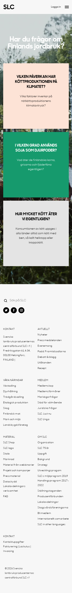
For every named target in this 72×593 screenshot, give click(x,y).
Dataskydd (10, 482)
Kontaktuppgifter (13, 542)
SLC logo (8, 448)
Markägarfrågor (48, 397)
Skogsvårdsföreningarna (53, 508)
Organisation (46, 442)
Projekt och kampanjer (17, 470)
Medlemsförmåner (49, 391)
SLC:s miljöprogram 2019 (53, 476)
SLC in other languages (51, 524)
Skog (6, 408)
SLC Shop (9, 442)
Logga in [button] (56, 7)
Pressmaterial (11, 476)
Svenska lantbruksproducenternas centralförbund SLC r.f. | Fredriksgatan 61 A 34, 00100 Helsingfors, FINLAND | (19, 348)
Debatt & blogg (47, 357)
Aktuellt (44, 329)
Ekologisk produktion (15, 403)
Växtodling (9, 386)
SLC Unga (43, 419)
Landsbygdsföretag (15, 425)
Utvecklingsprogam (50, 470)
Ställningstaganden (49, 491)
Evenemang (45, 346)
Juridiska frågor (47, 408)
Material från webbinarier (18, 465)
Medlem (43, 380)
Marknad (8, 459)
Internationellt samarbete (53, 519)
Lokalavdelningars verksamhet (14, 488)
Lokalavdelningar (48, 502)
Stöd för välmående (50, 403)
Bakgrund (44, 459)
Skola (6, 454)
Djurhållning (10, 391)
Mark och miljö (11, 419)
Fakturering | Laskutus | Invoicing (17, 548)
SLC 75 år (43, 448)
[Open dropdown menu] (67, 7)
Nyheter (43, 335)
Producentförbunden (50, 496)
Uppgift (42, 454)
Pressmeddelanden (50, 340)
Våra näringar (13, 380)
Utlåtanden (44, 363)
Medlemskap (45, 386)
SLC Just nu (44, 414)
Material (9, 437)
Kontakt (9, 329)
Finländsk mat (11, 414)
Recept (42, 368)
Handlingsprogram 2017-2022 (53, 483)
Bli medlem (44, 513)
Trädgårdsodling (13, 397)
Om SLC (42, 437)
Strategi (42, 465)
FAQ (5, 496)
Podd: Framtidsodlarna (52, 351)
